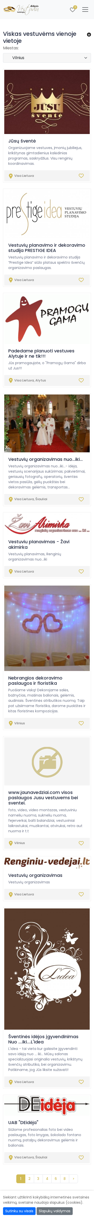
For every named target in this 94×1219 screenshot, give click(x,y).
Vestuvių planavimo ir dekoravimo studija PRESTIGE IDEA (46, 247)
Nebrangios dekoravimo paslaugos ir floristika (35, 680)
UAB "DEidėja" (23, 1122)
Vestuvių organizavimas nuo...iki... (45, 459)
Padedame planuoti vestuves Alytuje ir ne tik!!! (41, 353)
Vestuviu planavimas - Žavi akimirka (38, 544)
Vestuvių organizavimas (35, 875)
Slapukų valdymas (54, 1210)
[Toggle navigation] (85, 9)
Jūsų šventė (22, 141)
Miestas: (11, 48)
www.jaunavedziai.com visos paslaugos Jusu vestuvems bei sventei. (43, 797)
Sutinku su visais (19, 1210)
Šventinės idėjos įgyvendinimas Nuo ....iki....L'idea (43, 1039)
